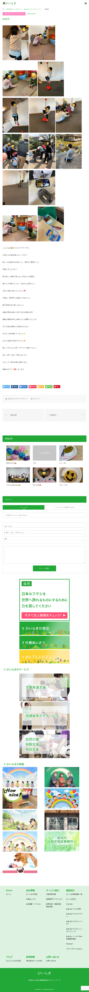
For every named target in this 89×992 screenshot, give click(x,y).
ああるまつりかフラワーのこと (14, 14)
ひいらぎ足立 (71, 899)
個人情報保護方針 (42, 980)
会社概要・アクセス (33, 904)
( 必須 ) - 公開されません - (14, 532)
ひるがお (69, 904)
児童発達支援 (51, 894)
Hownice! (69, 944)
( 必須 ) (8, 526)
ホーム (8, 894)
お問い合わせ (51, 961)
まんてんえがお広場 (13, 961)
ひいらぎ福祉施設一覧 (74, 894)
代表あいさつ (31, 899)
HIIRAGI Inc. (39, 989)
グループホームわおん (74, 949)
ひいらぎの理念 (31, 894)
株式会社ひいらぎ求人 (34, 961)
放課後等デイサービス (54, 899)
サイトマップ (55, 980)
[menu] (85, 3)
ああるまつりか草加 (73, 909)
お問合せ (31, 980)
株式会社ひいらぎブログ (14, 9)
